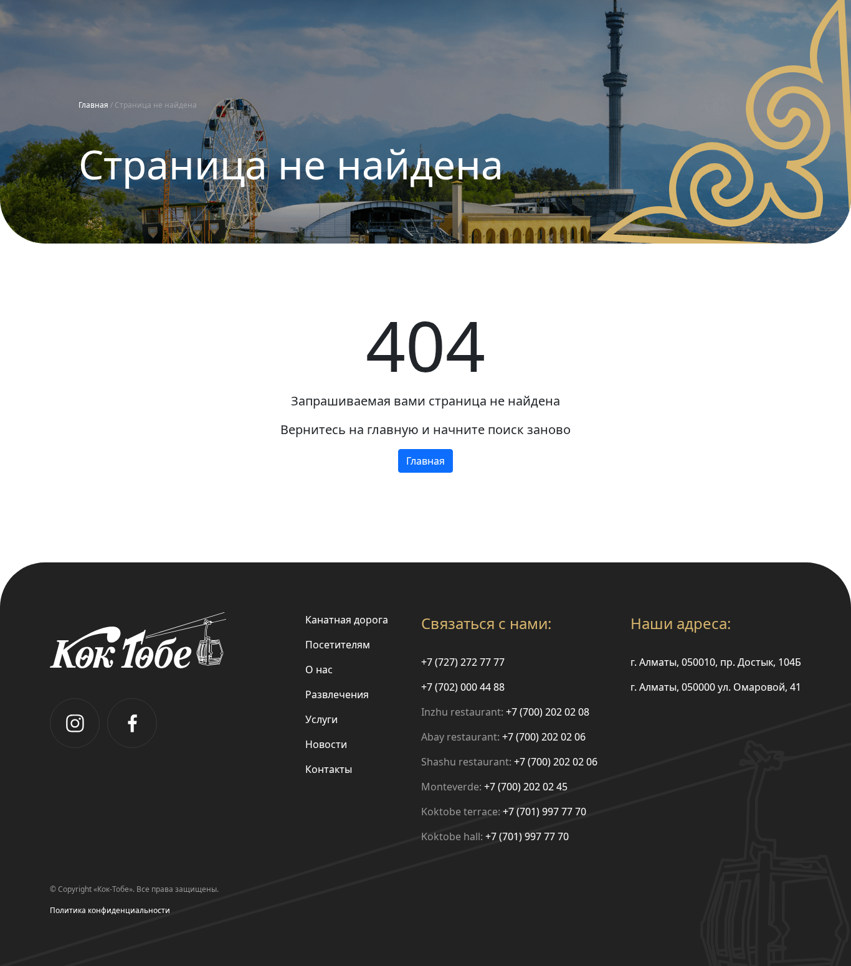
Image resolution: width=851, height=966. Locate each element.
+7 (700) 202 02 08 (547, 712)
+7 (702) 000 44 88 (463, 687)
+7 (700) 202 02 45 (526, 786)
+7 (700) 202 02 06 (544, 737)
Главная (93, 105)
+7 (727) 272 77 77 (463, 662)
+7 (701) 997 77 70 (544, 811)
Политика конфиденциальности (110, 910)
